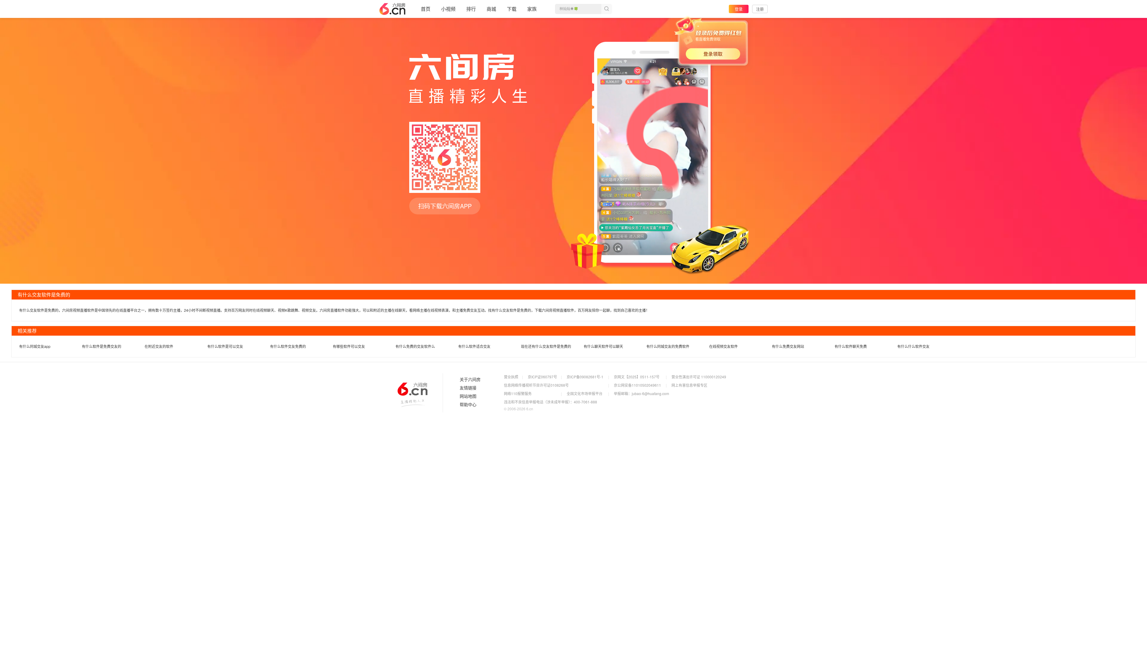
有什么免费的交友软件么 (415, 346)
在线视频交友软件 (723, 346)
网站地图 (468, 396)
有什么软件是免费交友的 (101, 346)
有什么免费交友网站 (788, 346)
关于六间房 (470, 379)
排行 (471, 8)
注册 (760, 9)
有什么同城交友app (34, 346)
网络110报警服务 (518, 393)
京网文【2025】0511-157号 (637, 376)
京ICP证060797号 (542, 376)
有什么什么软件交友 (913, 346)
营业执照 (511, 376)
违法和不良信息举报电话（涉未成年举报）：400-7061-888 (550, 401)
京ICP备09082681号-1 (585, 376)
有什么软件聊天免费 (851, 346)
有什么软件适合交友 (474, 346)
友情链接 (468, 388)
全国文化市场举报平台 (584, 393)
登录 (739, 9)
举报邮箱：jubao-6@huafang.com (641, 393)
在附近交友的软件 (159, 346)
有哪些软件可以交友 (349, 346)
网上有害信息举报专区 (689, 385)
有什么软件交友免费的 (288, 346)
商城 (491, 8)
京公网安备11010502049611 (637, 385)
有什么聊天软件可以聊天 (603, 346)
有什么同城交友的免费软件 (667, 346)
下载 (511, 8)
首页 (425, 8)
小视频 (448, 8)
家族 (532, 8)
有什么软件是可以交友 (225, 346)
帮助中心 (468, 404)
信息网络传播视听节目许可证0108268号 (536, 385)
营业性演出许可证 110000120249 (698, 376)
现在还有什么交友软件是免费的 (546, 346)
